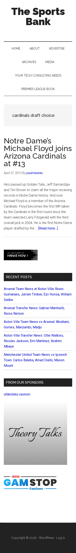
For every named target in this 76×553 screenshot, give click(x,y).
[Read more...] (48, 228)
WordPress (46, 538)
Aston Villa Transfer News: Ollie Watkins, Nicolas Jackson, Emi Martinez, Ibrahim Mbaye (34, 340)
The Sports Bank (38, 16)
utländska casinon (17, 394)
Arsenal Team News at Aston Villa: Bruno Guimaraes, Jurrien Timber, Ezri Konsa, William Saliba (38, 294)
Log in (60, 538)
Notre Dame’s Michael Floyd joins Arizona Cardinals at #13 (38, 152)
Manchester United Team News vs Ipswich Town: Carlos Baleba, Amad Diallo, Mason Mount (35, 360)
